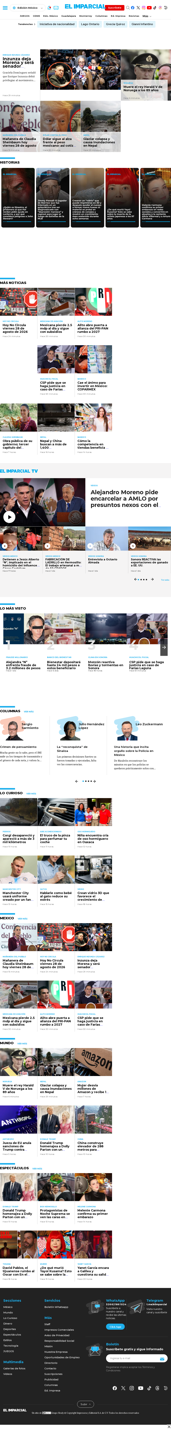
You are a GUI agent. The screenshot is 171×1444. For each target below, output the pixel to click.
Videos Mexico (10, 556)
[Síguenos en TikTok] (154, 7)
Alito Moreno (84, 321)
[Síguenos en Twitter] (138, 7)
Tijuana (7, 1264)
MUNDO (7, 1043)
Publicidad (51, 1379)
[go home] (15, 1410)
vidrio (80, 889)
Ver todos (165, 580)
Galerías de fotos (14, 1368)
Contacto (50, 1368)
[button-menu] (5, 8)
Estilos (7, 1340)
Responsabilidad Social (59, 1340)
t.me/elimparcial (156, 1304)
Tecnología (10, 1345)
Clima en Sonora (97, 657)
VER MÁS (29, 712)
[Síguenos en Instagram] (143, 7)
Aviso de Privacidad (56, 1335)
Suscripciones (53, 1374)
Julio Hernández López (91, 726)
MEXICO (7, 918)
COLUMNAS (10, 711)
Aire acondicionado (50, 832)
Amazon (81, 1082)
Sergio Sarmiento (30, 726)
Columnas (101, 16)
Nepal (86, 135)
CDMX (36, 16)
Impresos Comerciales (59, 1329)
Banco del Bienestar (59, 657)
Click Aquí (115, 1326)
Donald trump (48, 1139)
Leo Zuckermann (149, 724)
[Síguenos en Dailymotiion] (166, 1388)
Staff (47, 1324)
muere (43, 1264)
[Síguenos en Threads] (160, 7)
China (80, 1139)
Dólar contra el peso (55, 135)
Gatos (43, 889)
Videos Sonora (96, 556)
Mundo (8, 1312)
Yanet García (84, 1264)
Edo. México (50, 16)
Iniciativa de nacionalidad (57, 24)
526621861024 (116, 1304)
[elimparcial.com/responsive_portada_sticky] (169, 1427)
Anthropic (8, 1139)
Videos (94, 486)
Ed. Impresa (118, 16)
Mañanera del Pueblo (14, 135)
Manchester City (12, 889)
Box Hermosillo (48, 1207)
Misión (48, 1346)
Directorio (50, 1362)
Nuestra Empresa (55, 1351)
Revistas (134, 16)
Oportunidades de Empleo (62, 1357)
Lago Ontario (90, 24)
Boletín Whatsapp (56, 1307)
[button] (164, 647)
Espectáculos (12, 1334)
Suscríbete (114, 7)
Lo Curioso (10, 1318)
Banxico (81, 379)
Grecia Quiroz (115, 24)
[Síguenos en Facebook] (132, 7)
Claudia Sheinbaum (13, 437)
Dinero (7, 1323)
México (8, 1307)
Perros (7, 832)
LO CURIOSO (11, 793)
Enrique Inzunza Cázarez (16, 55)
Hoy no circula (11, 321)
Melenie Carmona (86, 1207)
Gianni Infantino (142, 24)
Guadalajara (68, 16)
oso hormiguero (86, 832)
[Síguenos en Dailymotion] (165, 7)
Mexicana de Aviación (51, 321)
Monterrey (85, 16)
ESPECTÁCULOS (14, 1168)
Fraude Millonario (17, 657)
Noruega (128, 83)
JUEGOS (25, 16)
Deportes (9, 1329)
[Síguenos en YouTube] (149, 7)
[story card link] (80, 69)
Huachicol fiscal (49, 379)
